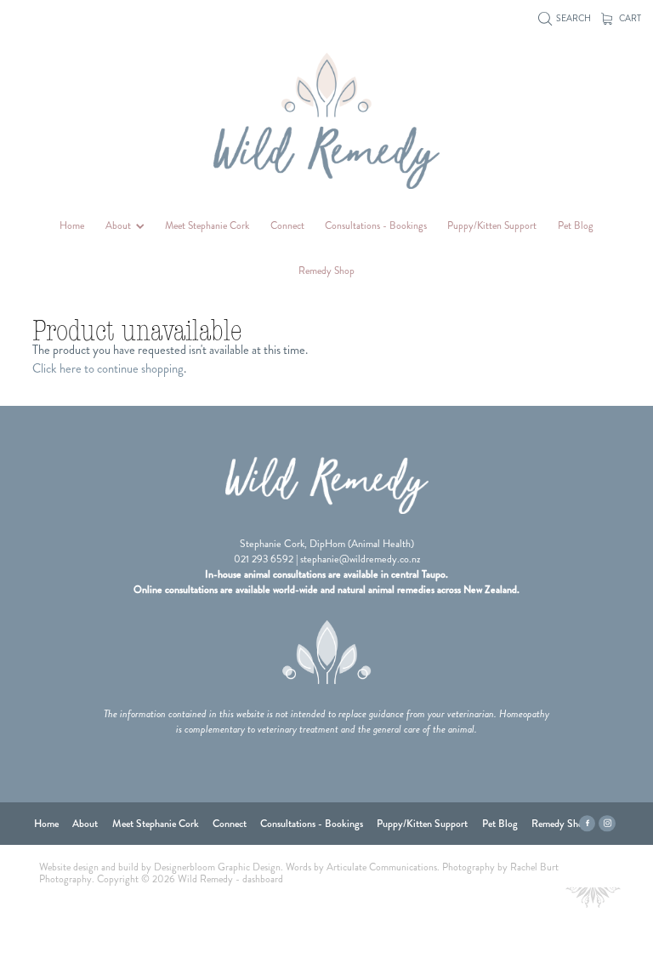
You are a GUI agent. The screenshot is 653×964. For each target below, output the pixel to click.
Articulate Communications (381, 867)
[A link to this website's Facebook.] (587, 823)
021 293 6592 (263, 559)
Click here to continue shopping (108, 368)
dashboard (262, 879)
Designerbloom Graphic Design (217, 867)
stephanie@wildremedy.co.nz (360, 559)
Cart (629, 18)
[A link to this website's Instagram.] (607, 823)
